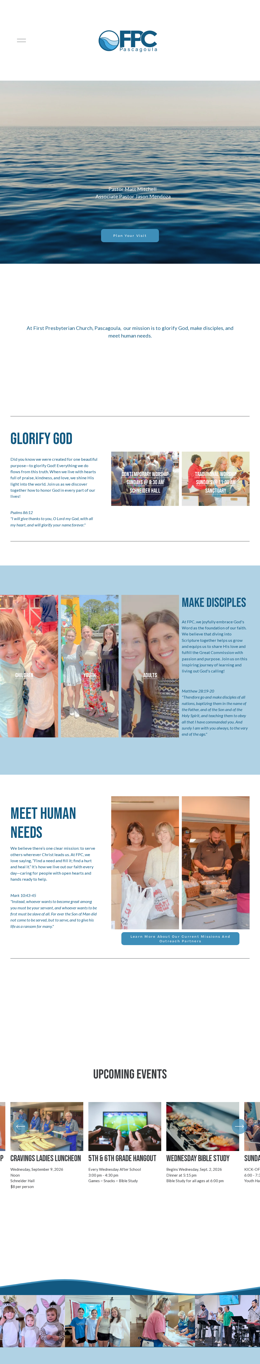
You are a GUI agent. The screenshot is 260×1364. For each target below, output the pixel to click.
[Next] (239, 1126)
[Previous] (20, 1126)
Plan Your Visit (130, 235)
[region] (130, 1145)
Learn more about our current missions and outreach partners (180, 938)
